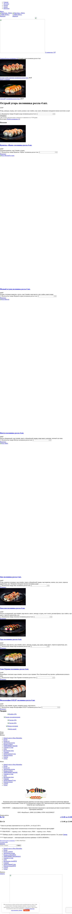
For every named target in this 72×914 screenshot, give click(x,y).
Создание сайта (4, 842)
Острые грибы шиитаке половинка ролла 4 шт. (14, 78)
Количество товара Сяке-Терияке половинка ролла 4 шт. (19, 677)
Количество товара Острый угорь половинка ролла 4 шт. (19, 114)
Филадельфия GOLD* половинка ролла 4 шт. (17, 700)
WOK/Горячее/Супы (10, 754)
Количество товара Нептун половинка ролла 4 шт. (17, 440)
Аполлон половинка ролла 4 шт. (12, 608)
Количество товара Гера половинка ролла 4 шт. (16, 646)
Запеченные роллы (9, 742)
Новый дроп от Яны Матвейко (13, 738)
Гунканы (6, 752)
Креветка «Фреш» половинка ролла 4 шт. (16, 145)
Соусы (5, 758)
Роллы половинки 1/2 (11, 58)
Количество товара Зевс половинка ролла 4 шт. (16, 585)
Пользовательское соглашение (7, 840)
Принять (26, 910)
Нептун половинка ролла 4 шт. (12, 433)
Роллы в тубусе (8, 744)
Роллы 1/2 (6, 741)
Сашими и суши (8, 747)
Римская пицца (8, 755)
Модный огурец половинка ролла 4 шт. (15, 289)
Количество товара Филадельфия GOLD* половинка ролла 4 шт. (21, 707)
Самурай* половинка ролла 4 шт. (10, 99)
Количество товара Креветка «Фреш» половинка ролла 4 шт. (20, 152)
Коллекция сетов (9, 750)
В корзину (3, 115)
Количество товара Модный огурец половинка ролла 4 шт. (19, 296)
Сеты (5, 749)
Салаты (6, 757)
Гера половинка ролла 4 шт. (11, 639)
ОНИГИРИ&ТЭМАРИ (10, 746)
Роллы (5, 739)
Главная (2, 58)
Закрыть (2, 843)
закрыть (2, 873)
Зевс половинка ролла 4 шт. (10, 577)
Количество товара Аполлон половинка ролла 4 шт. (17, 617)
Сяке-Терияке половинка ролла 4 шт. (14, 669)
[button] (3, 154)
